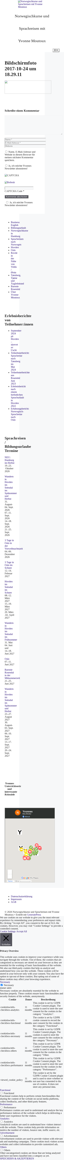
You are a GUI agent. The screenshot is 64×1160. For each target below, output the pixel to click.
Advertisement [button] (7, 1133)
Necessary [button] (5, 982)
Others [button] (3, 1147)
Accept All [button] (21, 931)
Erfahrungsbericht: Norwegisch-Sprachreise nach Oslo (20, 414)
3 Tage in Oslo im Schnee (9, 565)
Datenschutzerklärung (21, 896)
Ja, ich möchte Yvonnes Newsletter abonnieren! (18, 167)
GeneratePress (34, 914)
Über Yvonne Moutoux (15, 295)
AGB (13, 902)
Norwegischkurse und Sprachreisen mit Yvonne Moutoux (32, 28)
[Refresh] (10, 182)
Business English (15, 223)
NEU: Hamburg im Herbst (10, 460)
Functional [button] (5, 1090)
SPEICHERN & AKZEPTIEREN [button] (17, 1158)
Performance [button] (6, 1104)
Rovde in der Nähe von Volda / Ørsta (14, 263)
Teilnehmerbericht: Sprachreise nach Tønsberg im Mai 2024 (20, 361)
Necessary (9, 985)
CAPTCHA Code (13, 191)
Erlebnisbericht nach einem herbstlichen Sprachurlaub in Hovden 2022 (18, 396)
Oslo (13, 250)
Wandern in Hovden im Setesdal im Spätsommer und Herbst (11, 487)
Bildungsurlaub (18, 228)
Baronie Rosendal (15, 287)
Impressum (16, 899)
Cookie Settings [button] (8, 931)
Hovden (15, 247)
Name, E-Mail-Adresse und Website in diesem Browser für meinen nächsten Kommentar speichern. (20, 155)
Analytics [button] (4, 1118)
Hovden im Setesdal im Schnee (9, 587)
